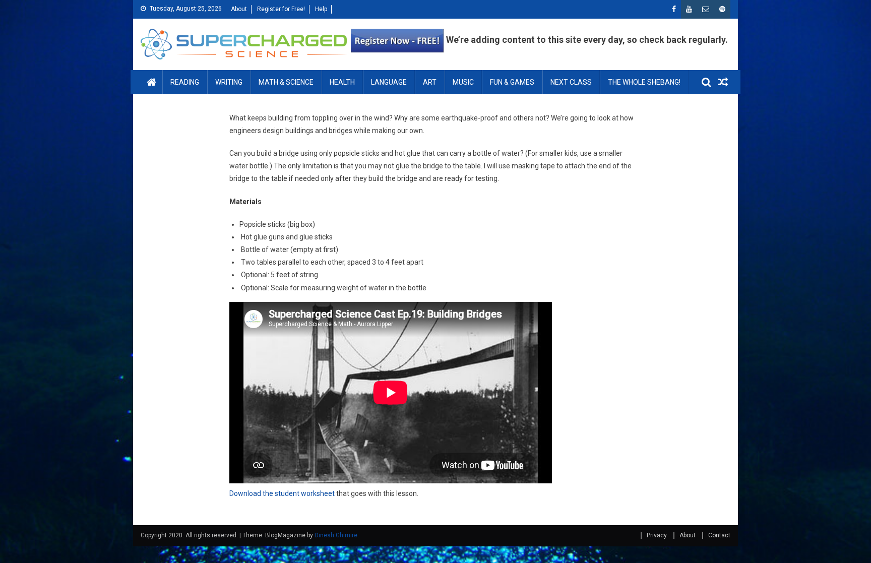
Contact (719, 535)
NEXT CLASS (571, 82)
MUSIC (463, 82)
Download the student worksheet (282, 493)
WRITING (228, 82)
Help (321, 9)
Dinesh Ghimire (336, 535)
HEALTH (342, 82)
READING (184, 82)
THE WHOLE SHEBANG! (644, 82)
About (239, 9)
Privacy (657, 535)
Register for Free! (281, 9)
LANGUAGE (389, 82)
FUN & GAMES (512, 82)
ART (430, 82)
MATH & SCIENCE (286, 82)
